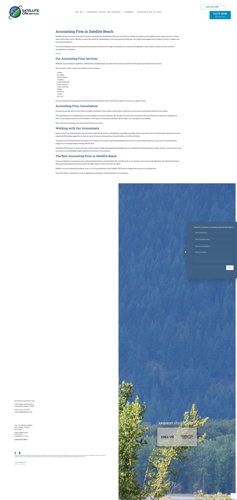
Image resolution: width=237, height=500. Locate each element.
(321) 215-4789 (212, 7)
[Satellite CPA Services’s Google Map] (21, 453)
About (81, 12)
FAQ (154, 12)
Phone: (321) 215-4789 (22, 409)
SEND (227, 268)
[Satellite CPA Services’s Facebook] (17, 453)
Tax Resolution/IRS (142, 12)
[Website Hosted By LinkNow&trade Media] (20, 462)
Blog (150, 12)
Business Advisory (92, 12)
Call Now (58, 53)
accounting (93, 36)
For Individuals (116, 12)
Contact (159, 12)
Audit (108, 12)
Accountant (102, 12)
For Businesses (128, 12)
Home (76, 12)
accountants (60, 151)
